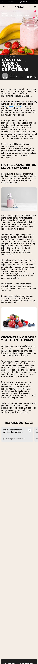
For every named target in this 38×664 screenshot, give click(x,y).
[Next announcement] (35, 2)
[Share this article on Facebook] (28, 77)
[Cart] (34, 6)
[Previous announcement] (2, 2)
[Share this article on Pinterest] (31, 77)
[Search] (7, 6)
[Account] (30, 6)
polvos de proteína (13, 106)
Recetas (4, 13)
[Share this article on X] (35, 77)
